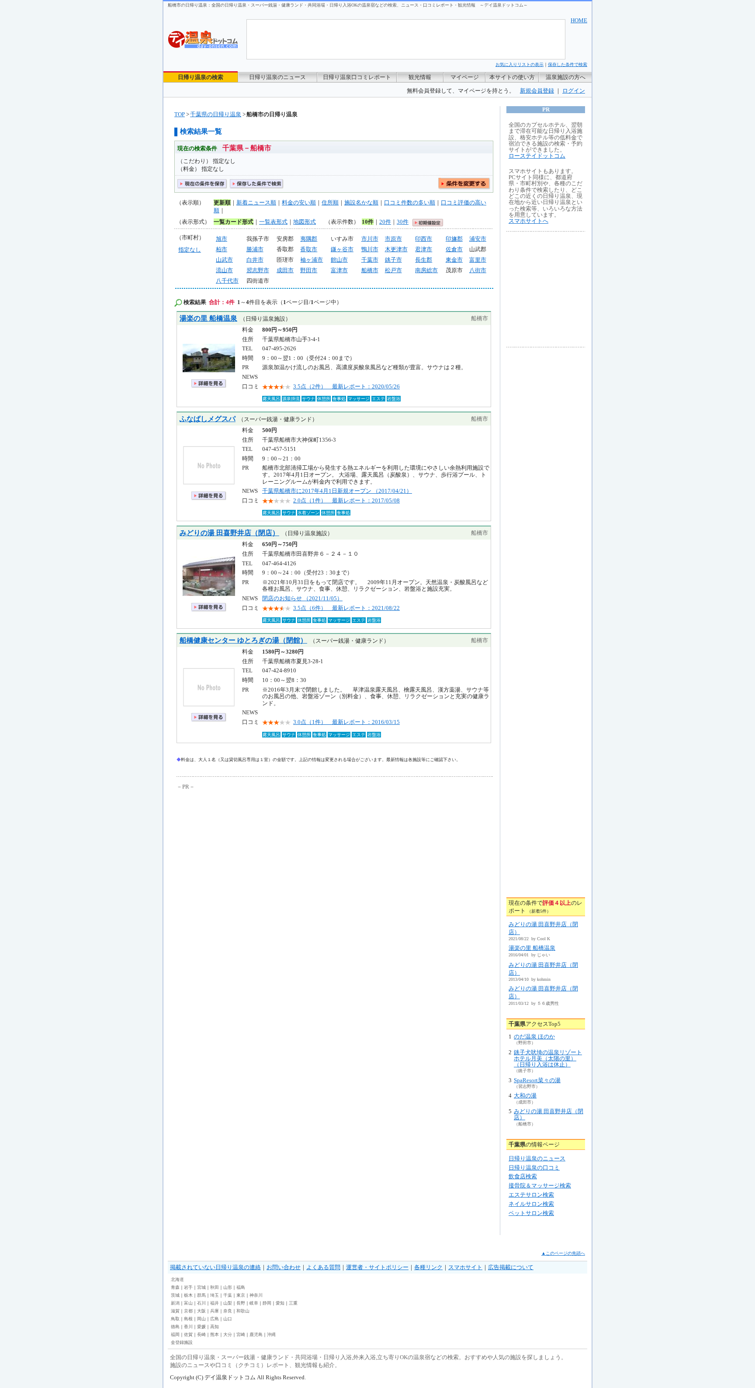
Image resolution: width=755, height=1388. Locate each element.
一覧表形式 (273, 221)
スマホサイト (465, 1267)
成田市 (285, 270)
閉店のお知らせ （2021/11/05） (302, 598)
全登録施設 (182, 1342)
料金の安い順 (299, 202)
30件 (403, 221)
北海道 (177, 1279)
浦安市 (477, 238)
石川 (201, 1303)
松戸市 (393, 270)
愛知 (280, 1303)
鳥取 (175, 1318)
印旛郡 (454, 238)
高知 (214, 1326)
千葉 (227, 1295)
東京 (240, 1295)
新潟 (175, 1303)
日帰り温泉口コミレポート (357, 77)
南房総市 (426, 270)
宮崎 (240, 1334)
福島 (240, 1287)
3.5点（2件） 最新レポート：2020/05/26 (346, 386)
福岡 (175, 1334)
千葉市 (369, 259)
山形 (227, 1287)
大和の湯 (525, 1095)
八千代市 (227, 280)
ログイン (573, 90)
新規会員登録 (537, 90)
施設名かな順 (361, 202)
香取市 (308, 249)
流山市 (224, 270)
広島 (214, 1318)
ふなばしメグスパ (208, 418)
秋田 (214, 1287)
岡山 (201, 1318)
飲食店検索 (523, 1176)
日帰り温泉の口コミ (534, 1167)
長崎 (201, 1334)
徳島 (175, 1326)
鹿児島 (256, 1334)
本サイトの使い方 (512, 77)
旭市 (221, 238)
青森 (175, 1287)
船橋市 (369, 270)
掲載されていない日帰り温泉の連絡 (215, 1267)
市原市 (393, 238)
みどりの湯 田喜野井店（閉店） (229, 533)
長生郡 (423, 259)
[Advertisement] (257, 857)
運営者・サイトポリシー (377, 1267)
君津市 (423, 249)
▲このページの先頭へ (563, 1253)
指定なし (189, 249)
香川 (188, 1326)
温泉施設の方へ (565, 77)
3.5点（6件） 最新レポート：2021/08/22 (346, 608)
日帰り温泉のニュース (277, 77)
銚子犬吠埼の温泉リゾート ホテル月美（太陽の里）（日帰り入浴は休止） (548, 1058)
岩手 (188, 1287)
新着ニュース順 (256, 202)
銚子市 (393, 259)
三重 (293, 1303)
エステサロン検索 (531, 1194)
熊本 (214, 1334)
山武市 (224, 259)
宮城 (201, 1287)
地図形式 (304, 221)
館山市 (339, 259)
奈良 (227, 1310)
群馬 (201, 1295)
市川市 (369, 238)
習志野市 (257, 270)
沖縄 (271, 1334)
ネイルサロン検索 (531, 1204)
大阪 (201, 1310)
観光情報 (420, 77)
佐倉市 (454, 249)
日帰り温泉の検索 (200, 77)
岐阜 (253, 1303)
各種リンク (428, 1267)
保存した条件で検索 (567, 64)
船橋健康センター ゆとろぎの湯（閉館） (243, 640)
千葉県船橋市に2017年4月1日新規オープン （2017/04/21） (337, 491)
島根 (188, 1318)
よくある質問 (323, 1267)
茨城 (175, 1295)
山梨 (227, 1303)
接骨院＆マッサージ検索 (540, 1185)
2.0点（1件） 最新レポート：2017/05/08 (346, 500)
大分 (227, 1334)
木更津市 (396, 249)
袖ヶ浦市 (311, 259)
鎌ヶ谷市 (342, 249)
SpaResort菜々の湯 (537, 1080)
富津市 (339, 270)
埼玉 (214, 1295)
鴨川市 (369, 249)
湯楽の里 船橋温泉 (208, 318)
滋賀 (175, 1310)
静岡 (267, 1303)
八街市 (477, 270)
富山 (188, 1303)
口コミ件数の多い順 (409, 202)
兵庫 (214, 1310)
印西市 (423, 238)
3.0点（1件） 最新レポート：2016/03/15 (346, 722)
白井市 (254, 259)
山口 (227, 1318)
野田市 (308, 270)
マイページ (464, 77)
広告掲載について (510, 1267)
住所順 (330, 202)
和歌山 (242, 1310)
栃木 (188, 1295)
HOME (579, 20)
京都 (188, 1310)
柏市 (221, 249)
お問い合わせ (284, 1267)
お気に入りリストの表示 (519, 64)
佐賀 (188, 1334)
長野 (240, 1303)
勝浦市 (254, 249)
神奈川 (256, 1295)
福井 (214, 1303)
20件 (385, 221)
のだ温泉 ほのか (534, 1036)
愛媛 (201, 1326)
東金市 (454, 259)
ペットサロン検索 (531, 1213)
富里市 (477, 259)
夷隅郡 (308, 238)
